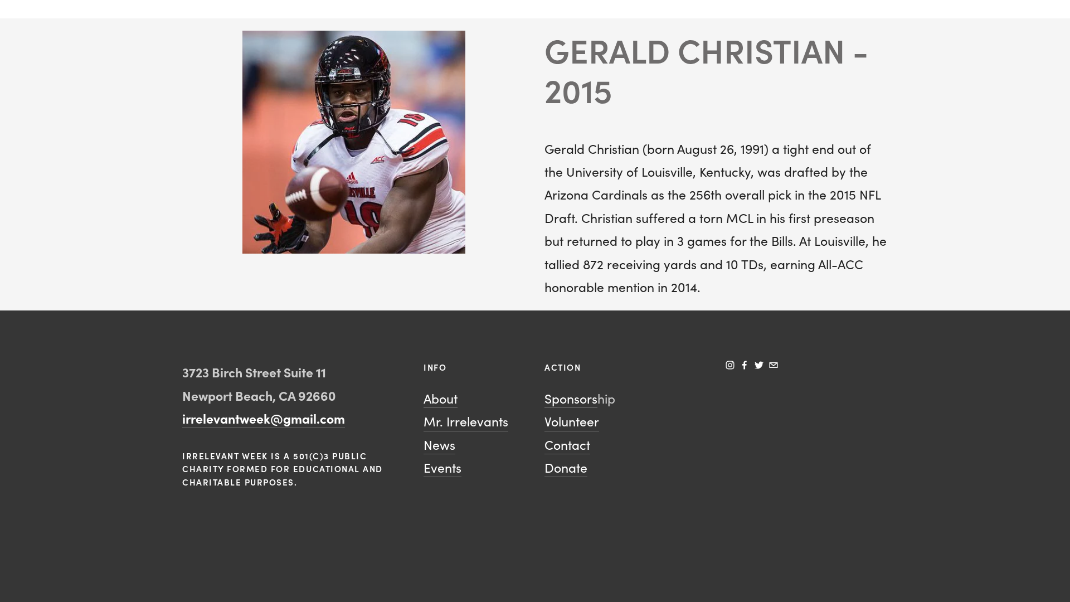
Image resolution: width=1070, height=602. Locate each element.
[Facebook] (744, 365)
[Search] (186, 9)
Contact (567, 444)
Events (442, 467)
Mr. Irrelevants (466, 421)
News (439, 444)
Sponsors (570, 398)
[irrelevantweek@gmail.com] (773, 365)
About (441, 398)
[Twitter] (759, 365)
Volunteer (571, 421)
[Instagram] (730, 365)
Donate (565, 467)
